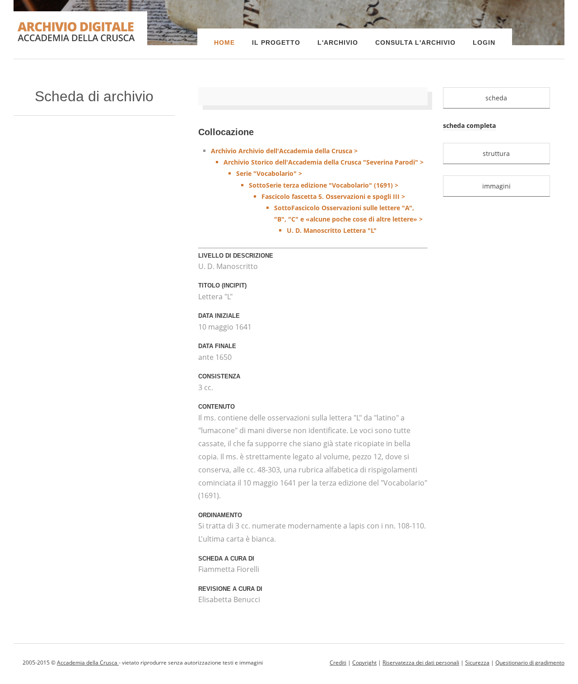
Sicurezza (477, 662)
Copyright (364, 662)
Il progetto (276, 42)
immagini (496, 186)
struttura (496, 153)
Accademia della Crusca (88, 662)
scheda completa (469, 125)
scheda (496, 98)
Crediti (338, 662)
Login (484, 42)
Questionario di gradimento (529, 662)
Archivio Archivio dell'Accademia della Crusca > (317, 190)
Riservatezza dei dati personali (420, 662)
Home (224, 42)
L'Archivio (337, 42)
